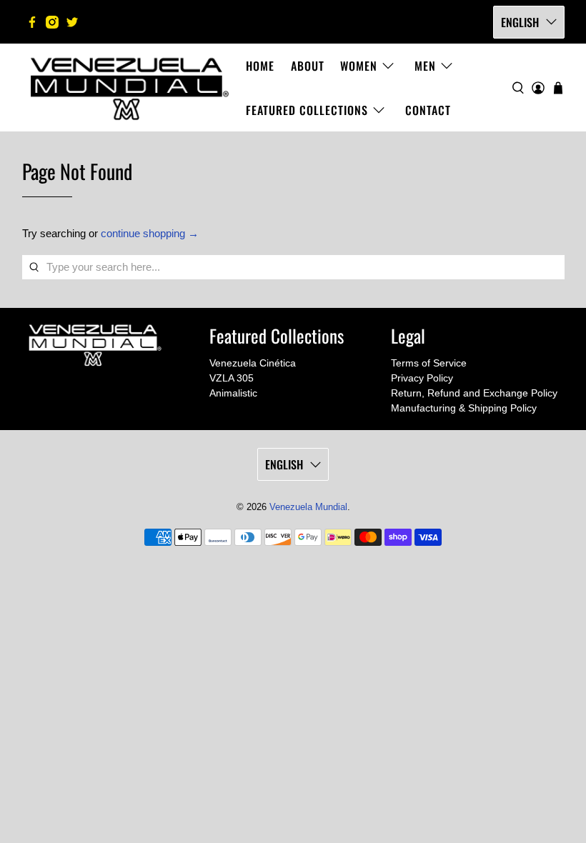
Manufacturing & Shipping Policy (464, 408)
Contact (428, 110)
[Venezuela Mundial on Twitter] (72, 22)
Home (260, 65)
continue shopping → (150, 233)
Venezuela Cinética (252, 363)
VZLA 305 (231, 378)
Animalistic (233, 393)
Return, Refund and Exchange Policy (474, 393)
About (307, 65)
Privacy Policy (422, 378)
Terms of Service (429, 363)
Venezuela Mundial (308, 507)
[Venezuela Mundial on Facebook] (32, 22)
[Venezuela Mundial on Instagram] (52, 22)
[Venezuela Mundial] (130, 87)
